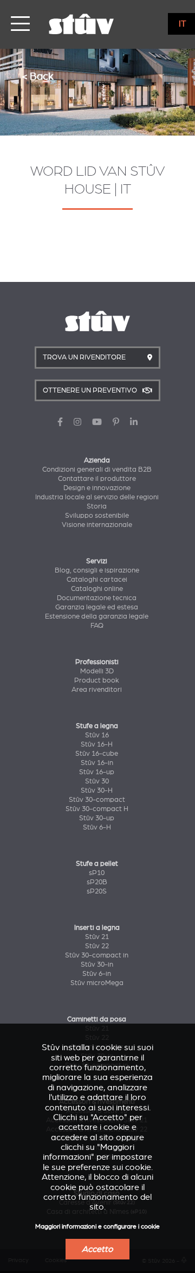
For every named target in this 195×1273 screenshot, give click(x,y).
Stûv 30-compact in (96, 955)
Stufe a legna (97, 726)
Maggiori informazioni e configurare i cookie (97, 1226)
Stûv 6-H (97, 827)
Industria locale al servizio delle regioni (97, 497)
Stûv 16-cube (96, 753)
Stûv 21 (97, 937)
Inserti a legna (97, 927)
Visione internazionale (97, 525)
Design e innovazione (97, 488)
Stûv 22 (97, 946)
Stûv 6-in (96, 974)
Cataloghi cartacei (97, 579)
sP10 (97, 873)
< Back (38, 76)
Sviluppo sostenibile (97, 515)
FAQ (96, 625)
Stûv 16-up (96, 772)
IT (182, 24)
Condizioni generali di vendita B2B (97, 469)
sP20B (97, 882)
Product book (96, 680)
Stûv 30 (97, 781)
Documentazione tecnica (96, 598)
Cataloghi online (97, 589)
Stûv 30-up (96, 818)
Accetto (97, 1249)
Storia (97, 506)
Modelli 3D (97, 671)
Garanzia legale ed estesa (96, 607)
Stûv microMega (96, 983)
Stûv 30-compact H (97, 809)
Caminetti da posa (96, 1019)
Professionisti (97, 662)
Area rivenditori (97, 689)
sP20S (97, 891)
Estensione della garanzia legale (96, 616)
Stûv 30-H (97, 790)
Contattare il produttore (97, 479)
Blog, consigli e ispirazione (97, 570)
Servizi (96, 561)
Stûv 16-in (97, 763)
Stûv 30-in (97, 964)
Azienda (97, 460)
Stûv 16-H (97, 744)
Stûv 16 (97, 735)
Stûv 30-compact (97, 799)
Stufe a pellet (97, 863)
